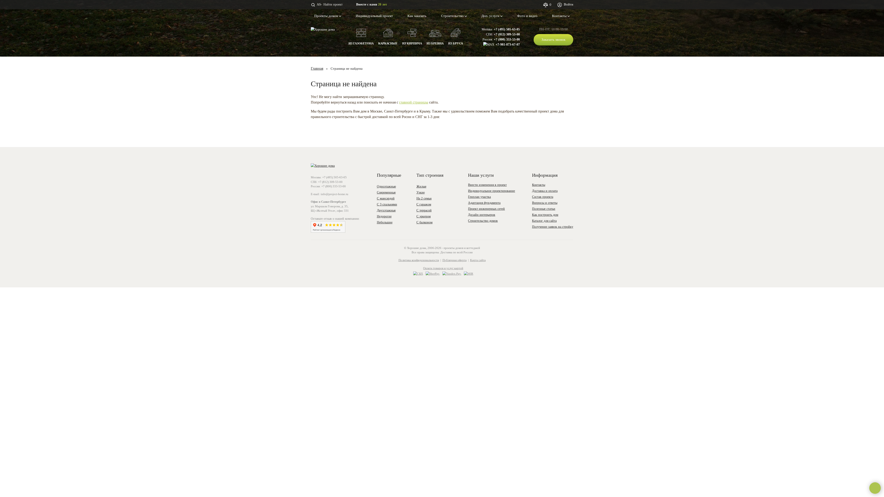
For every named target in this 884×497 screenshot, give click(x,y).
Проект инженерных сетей (486, 209)
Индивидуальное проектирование (491, 191)
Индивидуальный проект (374, 16)
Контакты (559, 16)
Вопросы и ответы (544, 203)
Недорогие (384, 216)
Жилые (421, 186)
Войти (568, 4)
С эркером (423, 216)
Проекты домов (326, 16)
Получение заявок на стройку (552, 226)
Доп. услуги (490, 16)
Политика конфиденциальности (418, 260)
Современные (386, 192)
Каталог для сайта (544, 220)
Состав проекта (542, 197)
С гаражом (423, 204)
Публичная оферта (454, 260)
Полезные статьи (543, 209)
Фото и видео (527, 16)
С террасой (424, 210)
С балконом (424, 222)
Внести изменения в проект (487, 185)
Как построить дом (545, 215)
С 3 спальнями (387, 204)
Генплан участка (479, 197)
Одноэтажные (386, 186)
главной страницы (413, 102)
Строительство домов (483, 220)
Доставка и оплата (545, 191)
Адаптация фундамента (484, 203)
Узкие (420, 192)
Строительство (453, 16)
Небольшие (385, 222)
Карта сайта (478, 260)
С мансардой (386, 198)
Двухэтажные (386, 210)
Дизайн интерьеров (481, 215)
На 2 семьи (424, 198)
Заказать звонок (553, 39)
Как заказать (416, 16)
